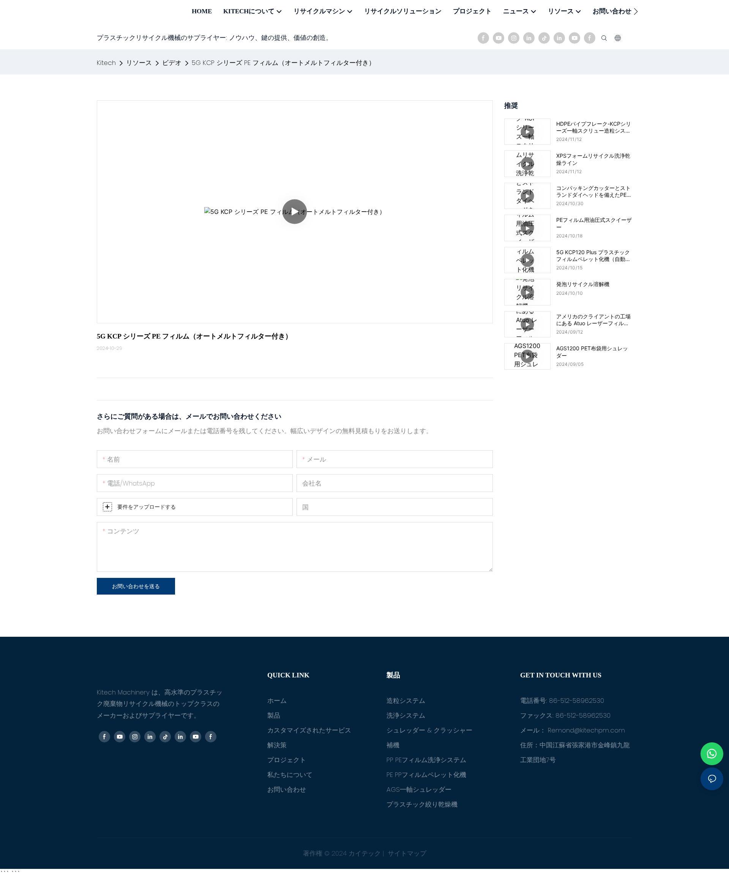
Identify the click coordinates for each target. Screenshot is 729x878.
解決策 (277, 745)
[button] (636, 11)
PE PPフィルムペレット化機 (426, 774)
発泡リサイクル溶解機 (582, 284)
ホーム (277, 700)
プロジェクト (286, 759)
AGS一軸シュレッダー (419, 789)
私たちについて (289, 774)
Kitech (106, 62)
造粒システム (406, 700)
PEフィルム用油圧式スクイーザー (594, 223)
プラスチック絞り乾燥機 (422, 804)
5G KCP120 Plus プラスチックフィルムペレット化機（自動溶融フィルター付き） (593, 256)
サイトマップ (406, 853)
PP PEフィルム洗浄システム (426, 759)
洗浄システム (406, 715)
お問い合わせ (286, 789)
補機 (393, 745)
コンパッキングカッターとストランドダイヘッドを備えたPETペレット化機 (593, 191)
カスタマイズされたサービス (309, 730)
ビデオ (171, 62)
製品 (273, 715)
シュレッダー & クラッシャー (429, 730)
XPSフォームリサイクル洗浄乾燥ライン (593, 159)
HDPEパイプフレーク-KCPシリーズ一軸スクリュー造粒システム (593, 127)
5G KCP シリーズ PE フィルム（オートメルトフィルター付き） (283, 62)
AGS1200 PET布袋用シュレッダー (592, 351)
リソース (139, 62)
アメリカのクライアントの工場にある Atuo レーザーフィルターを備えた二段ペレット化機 (593, 320)
